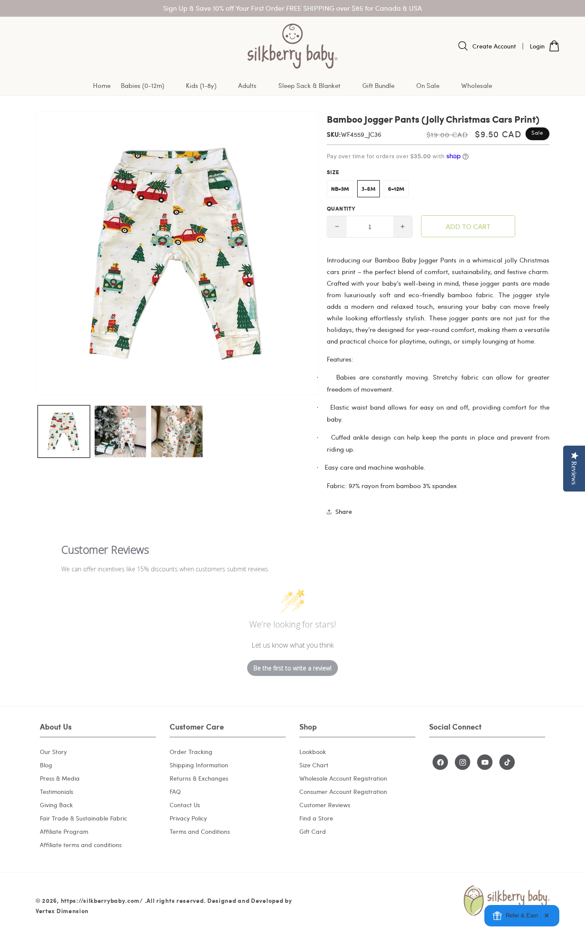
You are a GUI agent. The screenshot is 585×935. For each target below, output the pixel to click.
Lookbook (312, 752)
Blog (46, 765)
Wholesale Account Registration (343, 778)
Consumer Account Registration (343, 791)
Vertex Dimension (62, 910)
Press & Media (60, 778)
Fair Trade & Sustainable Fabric (83, 818)
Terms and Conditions (200, 831)
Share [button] (343, 511)
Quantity (341, 208)
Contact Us (185, 805)
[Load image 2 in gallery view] (120, 431)
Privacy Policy (188, 818)
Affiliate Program (64, 831)
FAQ (175, 791)
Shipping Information (199, 765)
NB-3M (342, 190)
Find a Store (316, 818)
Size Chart (313, 765)
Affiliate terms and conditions (81, 845)
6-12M (398, 190)
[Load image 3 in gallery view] (177, 431)
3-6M (368, 189)
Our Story (53, 752)
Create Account (494, 46)
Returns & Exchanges (199, 778)
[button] (148, 86)
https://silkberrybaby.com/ (102, 900)
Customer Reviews (324, 805)
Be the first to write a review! (292, 668)
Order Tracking (191, 752)
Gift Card (312, 831)
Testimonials (56, 791)
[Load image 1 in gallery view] (64, 431)
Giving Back (56, 805)
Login (537, 46)
